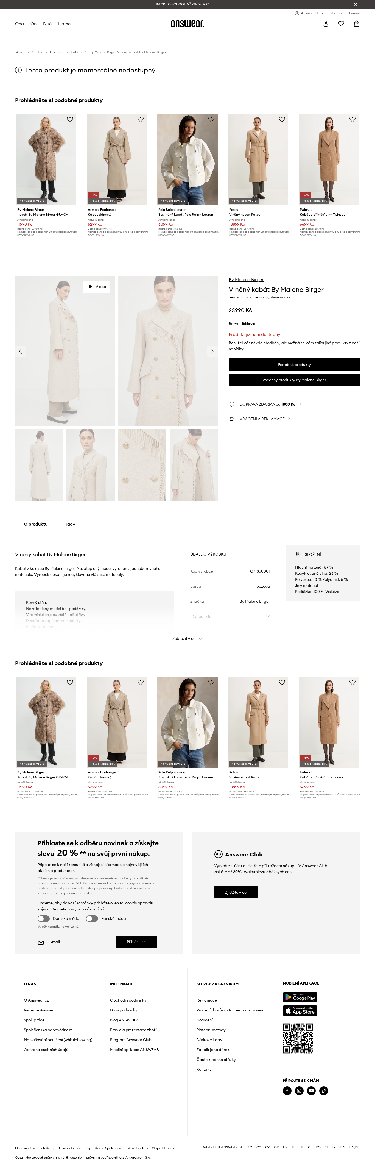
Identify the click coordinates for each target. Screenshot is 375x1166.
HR (285, 1147)
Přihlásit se (136, 941)
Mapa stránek (163, 1148)
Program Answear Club (131, 1039)
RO (318, 1147)
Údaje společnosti (109, 1148)
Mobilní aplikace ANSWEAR (134, 1049)
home (64, 23)
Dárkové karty (209, 1039)
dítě (47, 23)
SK (334, 1147)
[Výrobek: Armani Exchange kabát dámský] (117, 159)
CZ (267, 1147)
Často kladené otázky (216, 1059)
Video (101, 286)
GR (276, 1147)
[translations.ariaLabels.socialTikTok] (323, 1091)
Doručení (204, 1020)
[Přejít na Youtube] (311, 1091)
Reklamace (207, 1000)
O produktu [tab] (35, 524)
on (33, 23)
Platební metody (211, 1029)
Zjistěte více (236, 892)
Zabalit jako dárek (213, 1049)
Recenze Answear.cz (42, 1010)
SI (326, 1147)
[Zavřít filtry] (355, 4)
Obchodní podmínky (128, 1000)
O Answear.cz (36, 1000)
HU (294, 1147)
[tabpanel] (187, 587)
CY (258, 1147)
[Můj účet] (326, 23)
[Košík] (356, 23)
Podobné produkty (294, 364)
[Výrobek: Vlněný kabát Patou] (258, 159)
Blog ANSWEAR (124, 1020)
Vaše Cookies (137, 1148)
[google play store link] (300, 997)
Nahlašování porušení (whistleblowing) (58, 1039)
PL (310, 1147)
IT (302, 1147)
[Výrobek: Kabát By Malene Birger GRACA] (46, 159)
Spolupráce (34, 1020)
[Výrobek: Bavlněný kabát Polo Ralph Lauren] (187, 159)
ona (19, 23)
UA (342, 1147)
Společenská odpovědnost (48, 1029)
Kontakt (204, 1069)
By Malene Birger (246, 279)
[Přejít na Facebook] (287, 1091)
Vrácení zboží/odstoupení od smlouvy (230, 1010)
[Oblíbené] (341, 23)
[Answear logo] (187, 24)
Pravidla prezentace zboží (133, 1029)
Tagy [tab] (70, 524)
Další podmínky (124, 1010)
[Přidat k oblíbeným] (70, 119)
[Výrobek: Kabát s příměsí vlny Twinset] (329, 159)
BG (249, 1147)
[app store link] (300, 1010)
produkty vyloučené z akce (72, 893)
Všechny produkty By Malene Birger (294, 379)
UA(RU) (354, 1147)
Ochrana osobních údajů (46, 1049)
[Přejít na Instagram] (299, 1091)
